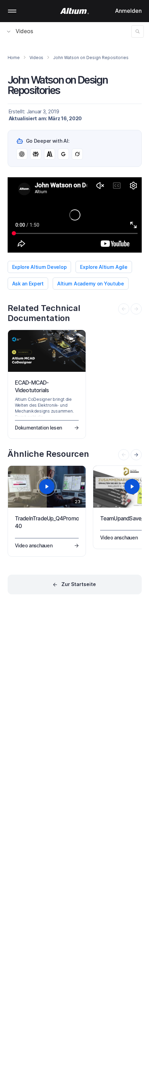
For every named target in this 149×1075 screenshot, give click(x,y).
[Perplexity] (35, 154)
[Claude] (49, 154)
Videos (24, 31)
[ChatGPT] (21, 154)
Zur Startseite (78, 584)
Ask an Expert (28, 283)
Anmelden (128, 10)
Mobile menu (12, 11)
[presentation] (136, 454)
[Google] (63, 154)
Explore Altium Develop (39, 267)
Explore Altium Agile (103, 267)
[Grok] (77, 154)
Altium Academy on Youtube (90, 283)
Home (14, 57)
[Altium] (74, 11)
